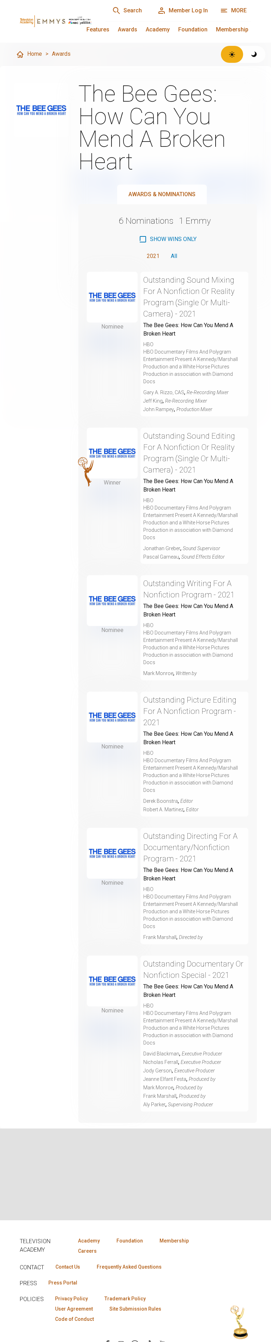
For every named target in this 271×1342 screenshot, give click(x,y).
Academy (158, 29)
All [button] (174, 256)
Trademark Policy (125, 1298)
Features (97, 29)
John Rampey (158, 409)
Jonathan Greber (161, 548)
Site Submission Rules (135, 1309)
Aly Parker (154, 1104)
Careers (87, 1251)
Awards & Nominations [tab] (161, 194)
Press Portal (62, 1283)
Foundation (192, 29)
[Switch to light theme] (232, 54)
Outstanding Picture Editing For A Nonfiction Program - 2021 (189, 711)
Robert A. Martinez (163, 809)
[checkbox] (168, 239)
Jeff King (153, 401)
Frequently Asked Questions (129, 1267)
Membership (232, 29)
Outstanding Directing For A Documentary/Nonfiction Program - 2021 (190, 847)
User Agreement (74, 1309)
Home (34, 53)
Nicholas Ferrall (160, 1062)
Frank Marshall (159, 937)
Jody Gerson (157, 1070)
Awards (127, 29)
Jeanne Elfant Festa (164, 1079)
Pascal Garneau (161, 557)
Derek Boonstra (160, 801)
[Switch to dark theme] (254, 54)
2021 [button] (153, 256)
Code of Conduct (74, 1319)
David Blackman (161, 1054)
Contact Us (67, 1267)
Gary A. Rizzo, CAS (163, 392)
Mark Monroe (158, 673)
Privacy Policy (71, 1298)
